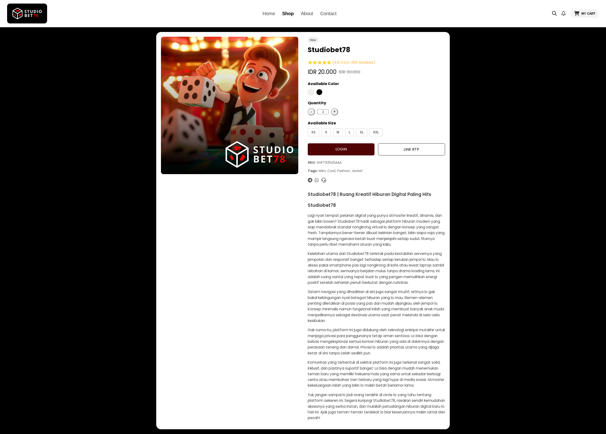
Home (269, 13)
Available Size (322, 123)
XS (313, 132)
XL (362, 132)
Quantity (317, 103)
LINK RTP (411, 149)
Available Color (323, 83)
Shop (288, 13)
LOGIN (341, 149)
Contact (328, 13)
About (307, 13)
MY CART (588, 13)
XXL (376, 132)
